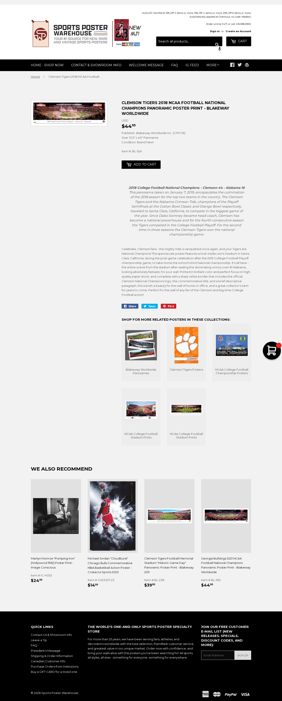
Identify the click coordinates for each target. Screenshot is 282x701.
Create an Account (238, 31)
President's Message (45, 650)
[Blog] (247, 65)
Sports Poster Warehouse (59, 693)
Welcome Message (146, 65)
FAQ (174, 65)
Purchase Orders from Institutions (54, 666)
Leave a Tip (39, 640)
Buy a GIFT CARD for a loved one (54, 671)
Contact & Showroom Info (96, 65)
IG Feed (192, 65)
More (211, 65)
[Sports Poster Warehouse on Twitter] (239, 65)
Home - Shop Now (47, 65)
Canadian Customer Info (48, 661)
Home (35, 76)
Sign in (215, 31)
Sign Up (242, 655)
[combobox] (189, 41)
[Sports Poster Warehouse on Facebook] (232, 65)
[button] (189, 49)
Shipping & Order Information (52, 656)
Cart (242, 41)
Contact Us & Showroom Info (51, 635)
